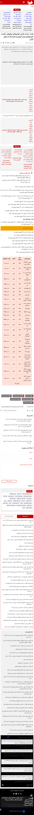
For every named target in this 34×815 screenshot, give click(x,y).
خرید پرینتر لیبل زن (15, 503)
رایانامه (30, 459)
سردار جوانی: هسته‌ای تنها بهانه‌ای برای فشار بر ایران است (19, 617)
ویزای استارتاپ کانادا (18, 496)
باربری (10, 503)
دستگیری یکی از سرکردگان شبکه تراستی (23, 624)
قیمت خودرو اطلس (14, 399)
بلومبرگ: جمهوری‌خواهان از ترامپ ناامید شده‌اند (21, 536)
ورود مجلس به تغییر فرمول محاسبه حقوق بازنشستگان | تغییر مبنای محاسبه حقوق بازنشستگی (14, 100)
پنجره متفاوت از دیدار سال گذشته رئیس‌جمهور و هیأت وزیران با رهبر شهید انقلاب (17, 573)
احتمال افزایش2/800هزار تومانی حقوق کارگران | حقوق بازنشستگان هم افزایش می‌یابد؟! (12, 799)
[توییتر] (29, 410)
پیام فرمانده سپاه (28, 543)
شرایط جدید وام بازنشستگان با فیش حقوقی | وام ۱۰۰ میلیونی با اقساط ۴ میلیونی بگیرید (6, 162)
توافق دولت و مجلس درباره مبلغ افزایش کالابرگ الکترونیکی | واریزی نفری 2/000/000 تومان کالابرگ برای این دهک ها (28, 166)
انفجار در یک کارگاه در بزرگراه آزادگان (24, 549)
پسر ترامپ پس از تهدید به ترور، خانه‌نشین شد (22, 530)
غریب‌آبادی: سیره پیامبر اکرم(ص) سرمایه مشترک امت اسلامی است (17, 559)
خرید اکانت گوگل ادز (16, 501)
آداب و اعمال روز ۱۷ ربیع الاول (25, 546)
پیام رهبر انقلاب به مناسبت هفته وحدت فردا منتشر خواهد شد (18, 583)
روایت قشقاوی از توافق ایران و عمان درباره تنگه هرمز (20, 611)
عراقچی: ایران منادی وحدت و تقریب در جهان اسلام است (19, 614)
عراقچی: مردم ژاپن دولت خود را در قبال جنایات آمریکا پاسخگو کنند (17, 620)
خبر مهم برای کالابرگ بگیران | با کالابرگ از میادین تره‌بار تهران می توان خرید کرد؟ (17, 590)
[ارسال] (4, 43)
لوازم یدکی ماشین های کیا (21, 505)
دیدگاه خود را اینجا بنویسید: (26, 465)
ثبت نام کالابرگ (28, 501)
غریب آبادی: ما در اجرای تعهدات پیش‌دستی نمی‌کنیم (20, 556)
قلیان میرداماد (29, 498)
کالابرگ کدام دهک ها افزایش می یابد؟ (17, 159)
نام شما (30, 452)
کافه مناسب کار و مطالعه (21, 498)
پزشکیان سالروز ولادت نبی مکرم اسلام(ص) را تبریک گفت (19, 577)
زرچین (5, 501)
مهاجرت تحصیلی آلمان (27, 496)
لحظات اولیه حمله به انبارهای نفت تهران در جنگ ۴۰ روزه (19, 540)
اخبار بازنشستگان (13, 494)
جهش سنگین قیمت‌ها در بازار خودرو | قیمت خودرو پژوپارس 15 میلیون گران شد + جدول (17, 425)
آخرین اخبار (25, 516)
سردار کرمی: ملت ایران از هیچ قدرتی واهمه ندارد (21, 580)
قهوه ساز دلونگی (28, 508)
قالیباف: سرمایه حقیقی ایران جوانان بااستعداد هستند (20, 586)
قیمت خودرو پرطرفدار (18, 396)
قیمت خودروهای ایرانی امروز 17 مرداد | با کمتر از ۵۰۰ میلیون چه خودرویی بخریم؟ (17, 431)
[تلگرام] (32, 410)
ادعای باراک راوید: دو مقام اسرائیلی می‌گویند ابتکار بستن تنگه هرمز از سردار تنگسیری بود (17, 568)
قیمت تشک (19, 494)
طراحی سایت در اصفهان (11, 505)
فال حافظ (5, 496)
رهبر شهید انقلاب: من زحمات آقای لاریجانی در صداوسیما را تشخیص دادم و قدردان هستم (17, 563)
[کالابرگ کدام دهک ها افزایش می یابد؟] (17, 152)
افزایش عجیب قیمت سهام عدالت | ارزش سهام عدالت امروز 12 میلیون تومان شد (27, 28)
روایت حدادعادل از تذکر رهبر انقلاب (24, 533)
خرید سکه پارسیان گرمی (27, 228)
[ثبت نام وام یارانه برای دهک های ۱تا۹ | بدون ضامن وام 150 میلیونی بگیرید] (17, 17)
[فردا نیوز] (30, 3)
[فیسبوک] (27, 410)
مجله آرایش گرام (13, 498)
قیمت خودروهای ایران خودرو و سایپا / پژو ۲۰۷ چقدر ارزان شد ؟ (17, 436)
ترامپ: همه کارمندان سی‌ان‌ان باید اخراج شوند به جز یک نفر (19, 599)
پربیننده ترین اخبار (9, 516)
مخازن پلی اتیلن (11, 496)
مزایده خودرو (5, 503)
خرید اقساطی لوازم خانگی (26, 494)
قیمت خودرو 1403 (27, 402)
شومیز (24, 508)
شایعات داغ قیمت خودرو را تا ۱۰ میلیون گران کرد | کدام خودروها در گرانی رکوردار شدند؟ (18, 420)
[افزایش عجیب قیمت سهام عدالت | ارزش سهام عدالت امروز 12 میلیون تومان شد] (28, 18)
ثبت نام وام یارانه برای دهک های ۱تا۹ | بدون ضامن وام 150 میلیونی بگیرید (17, 26)
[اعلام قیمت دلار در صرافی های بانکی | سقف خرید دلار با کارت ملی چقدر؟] (6, 17)
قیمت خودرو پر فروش (27, 399)
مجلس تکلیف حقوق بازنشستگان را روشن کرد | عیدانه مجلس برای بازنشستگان (17, 603)
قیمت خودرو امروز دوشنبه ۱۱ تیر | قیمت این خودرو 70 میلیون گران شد (17, 442)
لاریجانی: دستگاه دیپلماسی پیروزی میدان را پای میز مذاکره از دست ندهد (17, 521)
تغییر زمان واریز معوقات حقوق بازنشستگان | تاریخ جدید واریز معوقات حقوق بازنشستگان (14, 131)
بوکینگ (21, 503)
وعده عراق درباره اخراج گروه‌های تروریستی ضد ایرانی (20, 552)
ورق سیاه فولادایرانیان (27, 503)
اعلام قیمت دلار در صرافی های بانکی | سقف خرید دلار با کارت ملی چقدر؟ (6, 26)
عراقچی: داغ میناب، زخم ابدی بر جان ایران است (21, 607)
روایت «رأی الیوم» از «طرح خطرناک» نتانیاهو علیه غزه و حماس (18, 627)
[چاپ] (2, 43)
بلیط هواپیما (29, 505)
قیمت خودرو (28, 396)
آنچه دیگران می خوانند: (24, 173)
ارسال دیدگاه (9, 481)
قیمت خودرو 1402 (5, 396)
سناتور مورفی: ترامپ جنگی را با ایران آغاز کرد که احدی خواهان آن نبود (17, 595)
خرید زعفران (10, 501)
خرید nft (23, 501)
